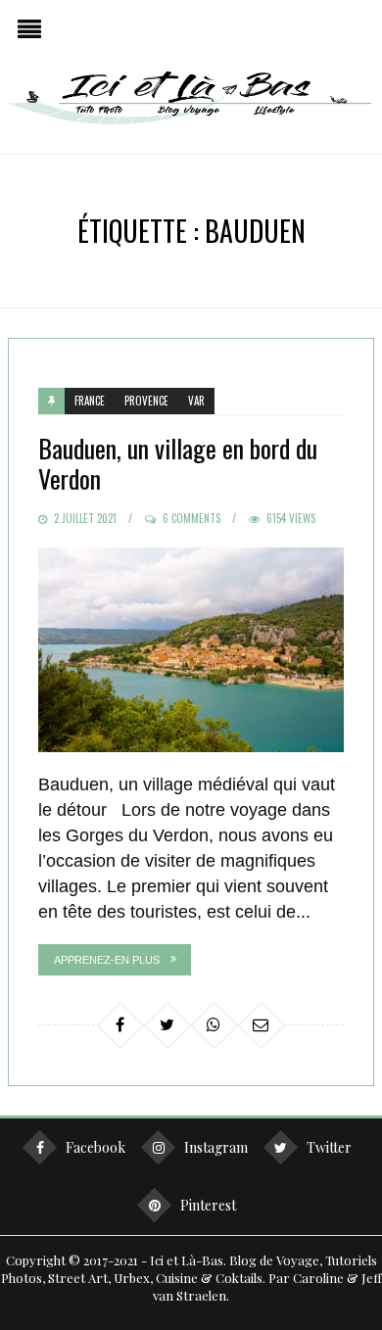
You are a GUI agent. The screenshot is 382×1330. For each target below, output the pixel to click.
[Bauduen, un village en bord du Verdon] (191, 649)
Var (196, 400)
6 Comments (191, 518)
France (89, 400)
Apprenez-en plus (107, 960)
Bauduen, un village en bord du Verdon (177, 463)
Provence (146, 400)
